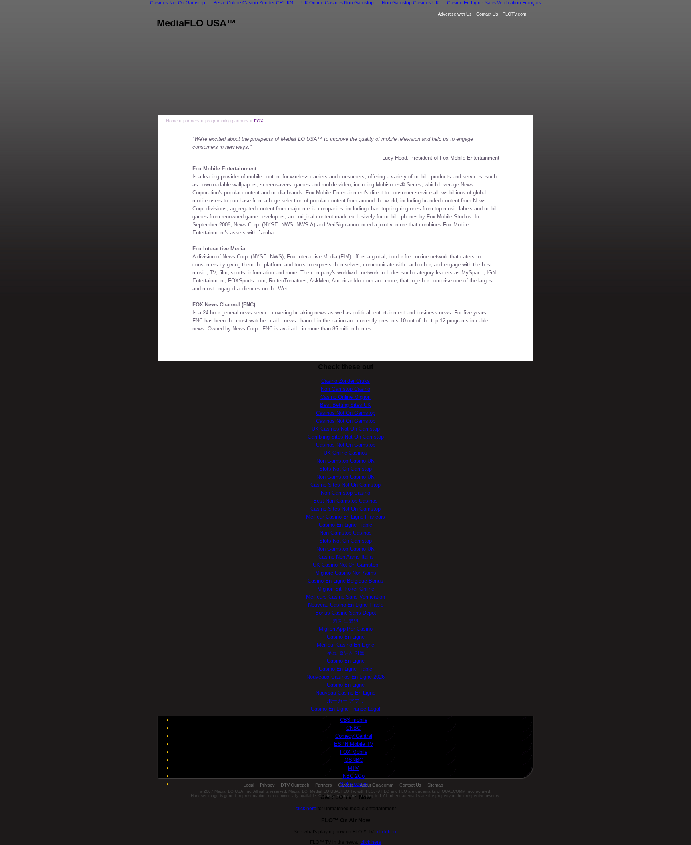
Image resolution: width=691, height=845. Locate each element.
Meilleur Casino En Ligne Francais (345, 517)
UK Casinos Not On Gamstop (346, 429)
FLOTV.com (514, 14)
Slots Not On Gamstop (345, 469)
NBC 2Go (354, 776)
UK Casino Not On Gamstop (345, 565)
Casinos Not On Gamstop (345, 413)
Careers (346, 785)
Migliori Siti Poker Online (345, 589)
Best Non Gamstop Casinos (345, 501)
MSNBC (353, 760)
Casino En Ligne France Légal (345, 709)
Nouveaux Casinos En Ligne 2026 (345, 677)
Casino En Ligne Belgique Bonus (345, 581)
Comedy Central (353, 736)
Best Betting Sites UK (345, 405)
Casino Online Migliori (345, 397)
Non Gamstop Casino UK (345, 461)
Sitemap (435, 785)
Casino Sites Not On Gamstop (345, 485)
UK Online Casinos (345, 453)
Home (172, 120)
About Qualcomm (376, 785)
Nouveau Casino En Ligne (345, 693)
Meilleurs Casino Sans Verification (345, 597)
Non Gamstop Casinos (346, 533)
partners (191, 120)
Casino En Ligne (346, 637)
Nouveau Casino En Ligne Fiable (345, 605)
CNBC (353, 728)
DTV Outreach (295, 785)
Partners (323, 785)
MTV (353, 768)
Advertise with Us (455, 14)
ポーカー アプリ (346, 701)
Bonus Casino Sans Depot (345, 613)
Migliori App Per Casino (346, 629)
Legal (249, 785)
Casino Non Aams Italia (345, 557)
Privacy (267, 785)
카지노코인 (346, 621)
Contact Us (487, 14)
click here (306, 808)
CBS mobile (353, 720)
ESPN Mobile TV (353, 744)
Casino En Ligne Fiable (345, 525)
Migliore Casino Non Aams (345, 573)
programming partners (226, 120)
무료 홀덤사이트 (346, 653)
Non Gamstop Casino (345, 389)
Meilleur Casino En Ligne (345, 645)
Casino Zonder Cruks (345, 381)
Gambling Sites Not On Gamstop (346, 437)
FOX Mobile (353, 752)
